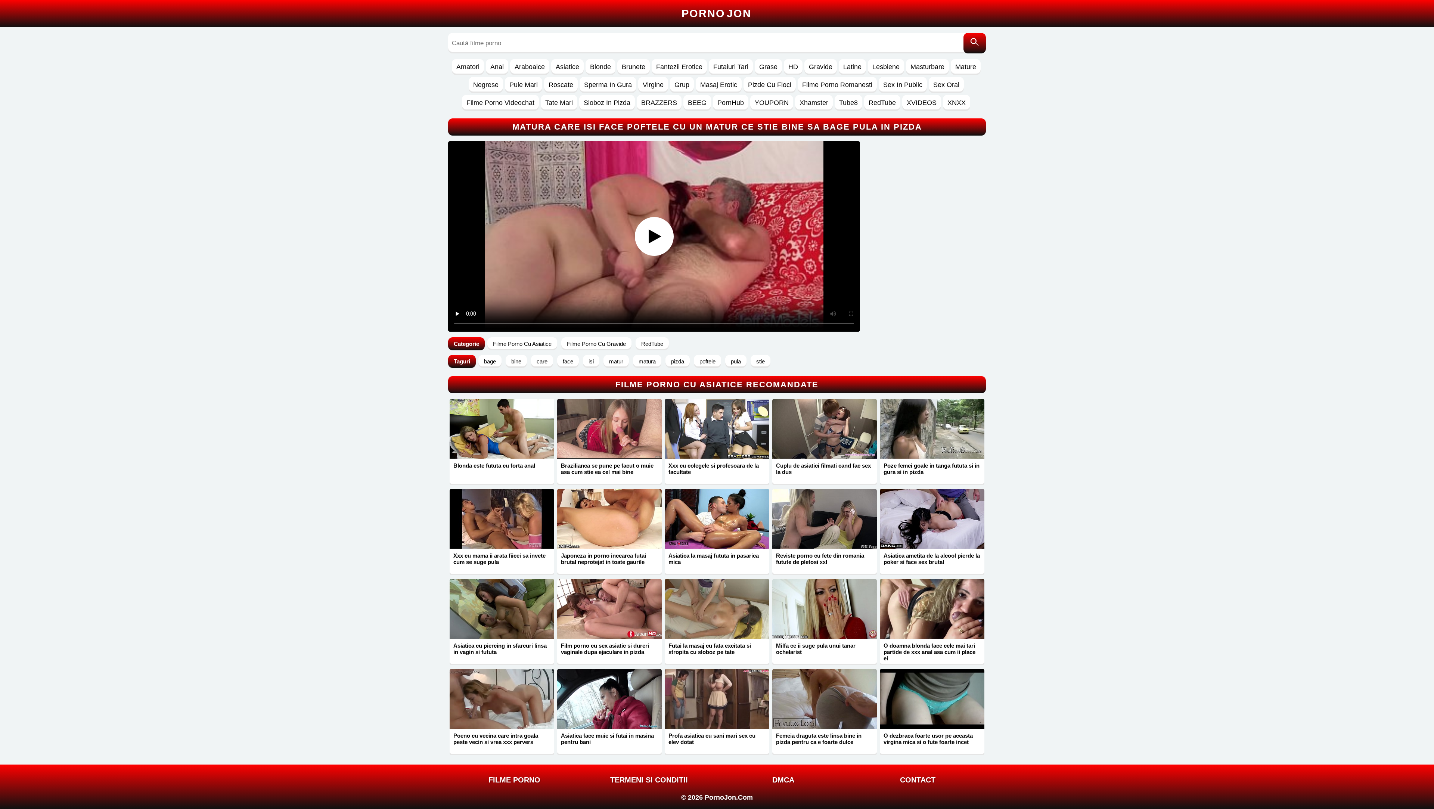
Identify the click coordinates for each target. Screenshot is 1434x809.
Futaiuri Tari (730, 67)
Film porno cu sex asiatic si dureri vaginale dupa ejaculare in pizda (605, 648)
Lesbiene (886, 67)
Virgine (653, 85)
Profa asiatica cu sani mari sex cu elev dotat (711, 738)
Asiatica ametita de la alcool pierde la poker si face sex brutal (932, 558)
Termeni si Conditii (649, 780)
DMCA (783, 780)
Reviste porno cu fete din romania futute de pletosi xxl (820, 558)
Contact (917, 780)
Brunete (633, 67)
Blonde (600, 67)
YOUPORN (772, 102)
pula (736, 361)
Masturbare (927, 67)
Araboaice (530, 67)
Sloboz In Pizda (607, 102)
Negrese (486, 85)
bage (490, 361)
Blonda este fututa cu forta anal (494, 465)
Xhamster (814, 102)
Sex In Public (902, 85)
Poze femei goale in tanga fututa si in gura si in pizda (932, 468)
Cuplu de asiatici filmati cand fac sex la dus (823, 468)
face (568, 361)
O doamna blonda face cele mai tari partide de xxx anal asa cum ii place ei (929, 651)
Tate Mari (559, 102)
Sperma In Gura (608, 85)
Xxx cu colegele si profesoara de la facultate (713, 468)
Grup (681, 85)
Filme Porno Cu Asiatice (522, 344)
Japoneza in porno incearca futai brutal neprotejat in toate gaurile (603, 558)
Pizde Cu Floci (769, 85)
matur (616, 361)
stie (760, 361)
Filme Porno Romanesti (837, 85)
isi (591, 361)
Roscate (561, 85)
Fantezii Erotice (679, 67)
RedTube (882, 102)
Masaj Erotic (718, 85)
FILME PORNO (514, 780)
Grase (768, 67)
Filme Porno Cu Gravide (596, 344)
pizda (677, 361)
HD (793, 67)
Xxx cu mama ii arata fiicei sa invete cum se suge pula (499, 558)
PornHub (730, 102)
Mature (965, 67)
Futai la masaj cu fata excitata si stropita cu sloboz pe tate (709, 648)
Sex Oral (946, 85)
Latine (852, 67)
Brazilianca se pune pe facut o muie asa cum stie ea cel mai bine (607, 468)
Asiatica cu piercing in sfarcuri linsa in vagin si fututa (500, 648)
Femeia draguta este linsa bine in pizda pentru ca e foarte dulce (819, 738)
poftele (707, 361)
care (542, 361)
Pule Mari (523, 85)
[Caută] (974, 43)
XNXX (956, 102)
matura (647, 361)
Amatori (467, 67)
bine (516, 361)
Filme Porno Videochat (500, 102)
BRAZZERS (659, 102)
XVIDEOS (922, 102)
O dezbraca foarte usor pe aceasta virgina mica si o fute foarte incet (928, 738)
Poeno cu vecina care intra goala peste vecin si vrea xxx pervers (495, 738)
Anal (497, 67)
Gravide (820, 67)
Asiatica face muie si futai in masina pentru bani (607, 738)
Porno (716, 13)
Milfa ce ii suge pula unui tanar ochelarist (816, 648)
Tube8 (848, 102)
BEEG (697, 102)
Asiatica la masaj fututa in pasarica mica (713, 558)
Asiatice (567, 67)
